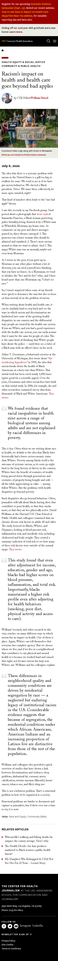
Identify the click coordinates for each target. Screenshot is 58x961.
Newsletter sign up (15, 934)
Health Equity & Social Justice (23, 62)
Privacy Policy (8, 940)
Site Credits (7, 944)
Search (48, 41)
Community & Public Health (21, 66)
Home (3, 50)
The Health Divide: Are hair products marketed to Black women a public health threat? (27, 850)
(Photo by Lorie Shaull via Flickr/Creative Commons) (24, 155)
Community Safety (37, 816)
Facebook (4, 926)
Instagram (25, 925)
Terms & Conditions (11, 948)
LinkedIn (37, 925)
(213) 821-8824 (16, 910)
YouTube (16, 926)
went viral (42, 214)
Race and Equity (17, 816)
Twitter (10, 926)
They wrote (15, 549)
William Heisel (39, 98)
